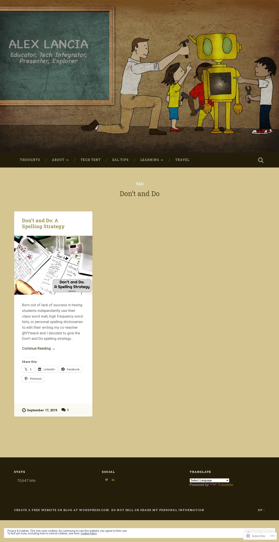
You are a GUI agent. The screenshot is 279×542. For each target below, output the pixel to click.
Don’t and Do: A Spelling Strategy (43, 223)
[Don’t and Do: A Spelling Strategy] (53, 265)
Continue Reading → (38, 348)
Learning (149, 160)
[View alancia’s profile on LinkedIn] (113, 479)
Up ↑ (261, 510)
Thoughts (30, 160)
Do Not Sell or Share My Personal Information (157, 510)
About (58, 160)
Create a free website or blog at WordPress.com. (62, 510)
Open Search (260, 160)
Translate (225, 484)
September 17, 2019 (42, 410)
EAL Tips (120, 160)
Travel (182, 160)
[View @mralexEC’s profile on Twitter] (106, 479)
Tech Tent (91, 160)
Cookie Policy (89, 533)
